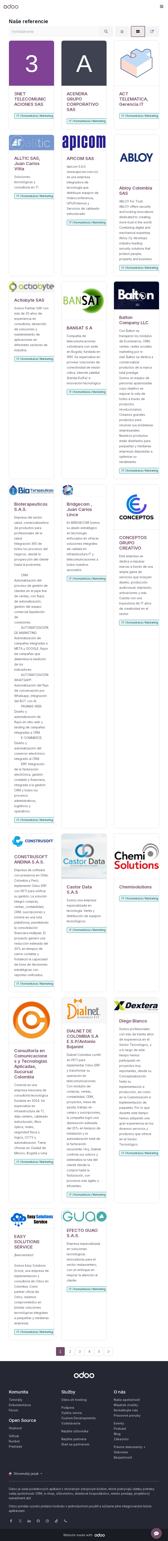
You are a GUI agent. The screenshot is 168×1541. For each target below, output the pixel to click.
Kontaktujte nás (126, 1410)
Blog (117, 1434)
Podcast (120, 1428)
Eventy (119, 1423)
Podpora (67, 1407)
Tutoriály (15, 1400)
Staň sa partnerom (75, 1444)
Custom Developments (78, 1418)
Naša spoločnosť (127, 1400)
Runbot (14, 1441)
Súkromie (121, 1452)
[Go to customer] (31, 63)
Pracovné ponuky (127, 1415)
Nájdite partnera (73, 1439)
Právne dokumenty (128, 1447)
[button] (161, 6)
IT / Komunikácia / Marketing (35, 115)
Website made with (78, 1535)
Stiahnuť (15, 1428)
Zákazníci (121, 1439)
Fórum (13, 1410)
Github (14, 1436)
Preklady (15, 1446)
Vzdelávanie (70, 1423)
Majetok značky (126, 1405)
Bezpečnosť (123, 1457)
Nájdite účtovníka (74, 1431)
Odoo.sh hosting (74, 1400)
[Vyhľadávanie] (106, 31)
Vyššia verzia (71, 1413)
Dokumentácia (20, 1405)
